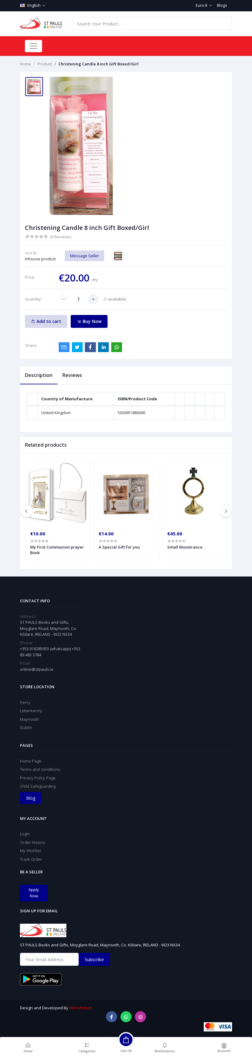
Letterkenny (31, 710)
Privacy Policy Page (38, 778)
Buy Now (91, 321)
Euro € (201, 5)
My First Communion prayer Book (57, 549)
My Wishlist (30, 850)
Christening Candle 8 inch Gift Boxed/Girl (98, 64)
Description (39, 375)
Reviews (72, 375)
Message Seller (84, 255)
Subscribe (94, 959)
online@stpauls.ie (36, 669)
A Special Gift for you (119, 547)
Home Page (30, 761)
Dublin (26, 727)
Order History (32, 842)
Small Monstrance (185, 547)
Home (25, 64)
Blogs (222, 5)
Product (44, 64)
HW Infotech (80, 1008)
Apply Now (34, 893)
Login (25, 834)
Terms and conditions (40, 769)
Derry (25, 702)
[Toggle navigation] (33, 46)
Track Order (31, 859)
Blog (30, 798)
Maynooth (29, 719)
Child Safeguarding (38, 786)
